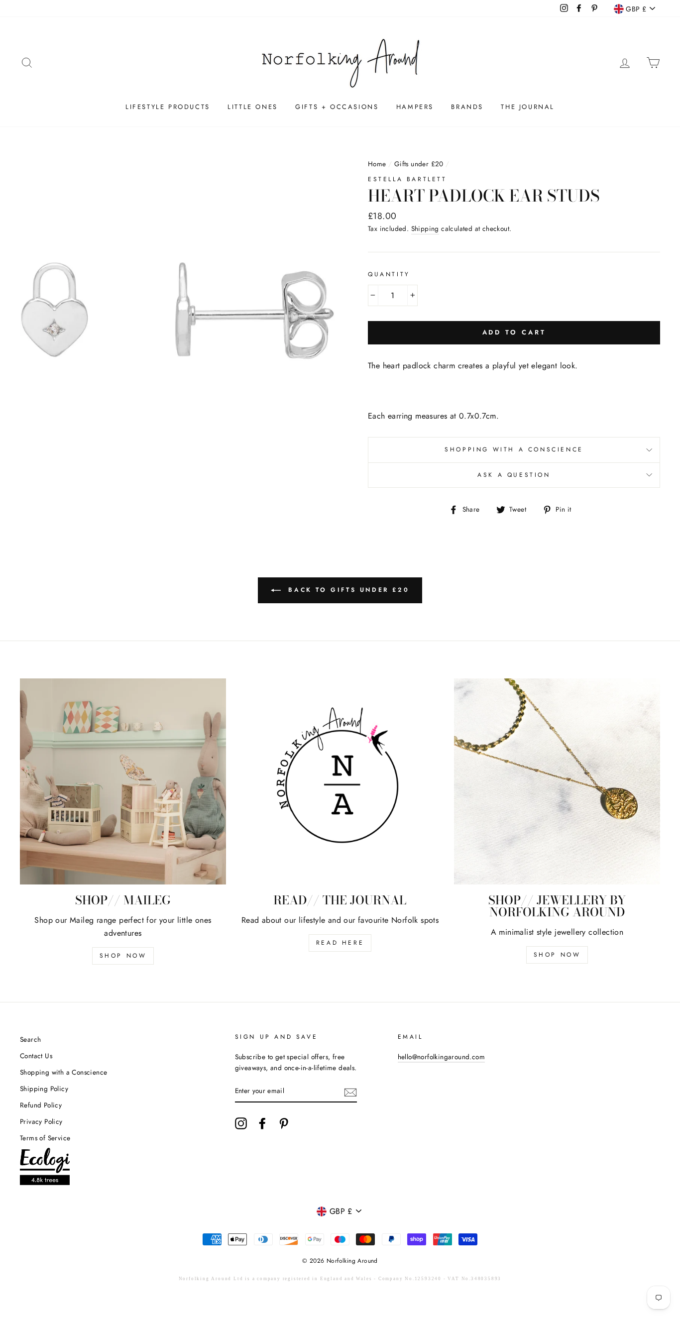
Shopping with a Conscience (514, 449)
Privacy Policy (41, 1121)
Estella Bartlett (407, 179)
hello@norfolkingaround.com (441, 1057)
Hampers (415, 106)
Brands (467, 106)
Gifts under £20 (419, 164)
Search (30, 1039)
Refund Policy (41, 1105)
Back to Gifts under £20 (347, 589)
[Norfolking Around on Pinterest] (284, 1123)
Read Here (340, 942)
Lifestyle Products (167, 106)
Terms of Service (45, 1138)
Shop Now (123, 955)
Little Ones (252, 106)
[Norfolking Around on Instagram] (241, 1123)
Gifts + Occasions (336, 106)
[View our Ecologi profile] (45, 1168)
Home (377, 164)
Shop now (557, 954)
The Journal (528, 106)
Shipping (425, 228)
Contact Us (36, 1056)
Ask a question (513, 474)
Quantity (389, 274)
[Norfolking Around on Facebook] (262, 1123)
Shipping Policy (44, 1089)
